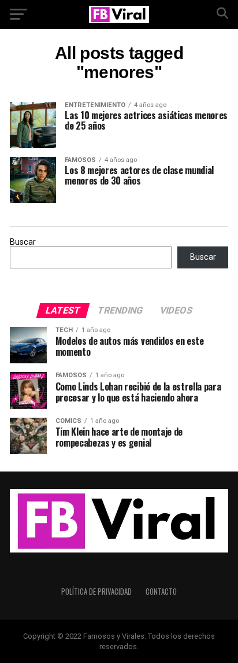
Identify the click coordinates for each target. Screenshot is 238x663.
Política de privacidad (96, 591)
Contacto (161, 591)
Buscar (23, 242)
